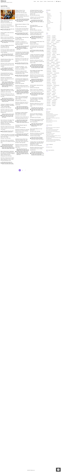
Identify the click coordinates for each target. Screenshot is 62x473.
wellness (8, 148)
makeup (25, 151)
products (39, 109)
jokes (24, 46)
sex (8, 41)
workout (32, 51)
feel (35, 50)
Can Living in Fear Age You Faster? (50, 141)
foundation (12, 82)
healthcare (5, 99)
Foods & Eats (49, 14)
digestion (49, 48)
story (9, 29)
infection (57, 66)
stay (43, 21)
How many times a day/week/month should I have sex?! (36, 26)
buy (36, 36)
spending (7, 29)
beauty (8, 144)
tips (31, 22)
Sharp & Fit (48, 23)
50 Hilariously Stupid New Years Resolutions (52, 114)
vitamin (18, 154)
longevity (18, 121)
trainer (12, 116)
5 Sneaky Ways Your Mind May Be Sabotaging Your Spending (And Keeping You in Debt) (37, 143)
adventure (3, 144)
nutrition (49, 79)
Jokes (11, 22)
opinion (20, 47)
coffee (40, 107)
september (18, 122)
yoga (7, 86)
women (28, 34)
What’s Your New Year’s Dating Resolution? (51, 130)
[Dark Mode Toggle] (58, 470)
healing (4, 83)
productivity (5, 131)
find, (2, 68)
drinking (9, 81)
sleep (38, 21)
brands (12, 144)
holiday (35, 93)
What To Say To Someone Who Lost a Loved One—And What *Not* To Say (21, 97)
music (3, 55)
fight (37, 50)
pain (11, 84)
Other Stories (49, 21)
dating (38, 64)
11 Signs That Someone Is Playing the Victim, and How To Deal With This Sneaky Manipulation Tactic (37, 55)
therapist (39, 67)
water (7, 42)
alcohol (34, 92)
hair (3, 54)
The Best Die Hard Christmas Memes (51, 115)
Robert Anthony (48, 111)
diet (11, 98)
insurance (10, 83)
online (2, 29)
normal (36, 80)
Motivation (48, 20)
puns (4, 41)
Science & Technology (50, 22)
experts (18, 19)
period (23, 20)
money (19, 20)
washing (5, 42)
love (27, 46)
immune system (50, 66)
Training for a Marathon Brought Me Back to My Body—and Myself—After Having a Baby (7, 105)
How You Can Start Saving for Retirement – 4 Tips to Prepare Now (36, 114)
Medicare (21, 33)
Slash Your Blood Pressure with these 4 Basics (52, 129)
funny (19, 46)
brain (7, 81)
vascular (55, 99)
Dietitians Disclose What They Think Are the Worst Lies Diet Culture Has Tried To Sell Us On (21, 140)
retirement (26, 20)
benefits (34, 36)
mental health (26, 91)
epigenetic (54, 49)
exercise (3, 82)
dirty (41, 92)
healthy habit (18, 91)
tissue (52, 97)
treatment (42, 67)
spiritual (26, 122)
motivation (40, 138)
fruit (20, 150)
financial (20, 19)
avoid (34, 64)
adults (17, 75)
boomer (22, 75)
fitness (10, 82)
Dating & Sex (49, 13)
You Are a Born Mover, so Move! (50, 133)
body (32, 50)
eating (38, 36)
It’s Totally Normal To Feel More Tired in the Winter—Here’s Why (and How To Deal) (36, 99)
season (7, 41)
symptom (36, 67)
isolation (39, 108)
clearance (49, 43)
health (24, 19)
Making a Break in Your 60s (49, 134)
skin (20, 63)
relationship (24, 47)
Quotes (47, 26)
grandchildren (5, 68)
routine (36, 21)
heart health (55, 63)
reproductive (56, 85)
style (22, 21)
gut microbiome (50, 60)
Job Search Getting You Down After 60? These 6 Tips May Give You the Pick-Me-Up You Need (36, 11)
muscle (9, 84)
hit (5, 54)
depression (40, 64)
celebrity (4, 145)
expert (43, 36)
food (22, 19)
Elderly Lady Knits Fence (49, 113)
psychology (21, 92)
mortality (54, 74)
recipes (3, 147)
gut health (24, 150)
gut (20, 46)
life (25, 46)
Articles (23, 12)
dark (40, 92)
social (4, 29)
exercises (6, 82)
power (3, 41)
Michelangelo (48, 112)
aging (32, 36)
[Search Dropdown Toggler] (55, 1)
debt (34, 123)
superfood (22, 153)
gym (2, 54)
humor (22, 46)
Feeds (9, 22)
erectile (40, 36)
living (17, 20)
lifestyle (28, 19)
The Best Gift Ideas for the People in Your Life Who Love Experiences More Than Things (8, 135)
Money (26, 12)
